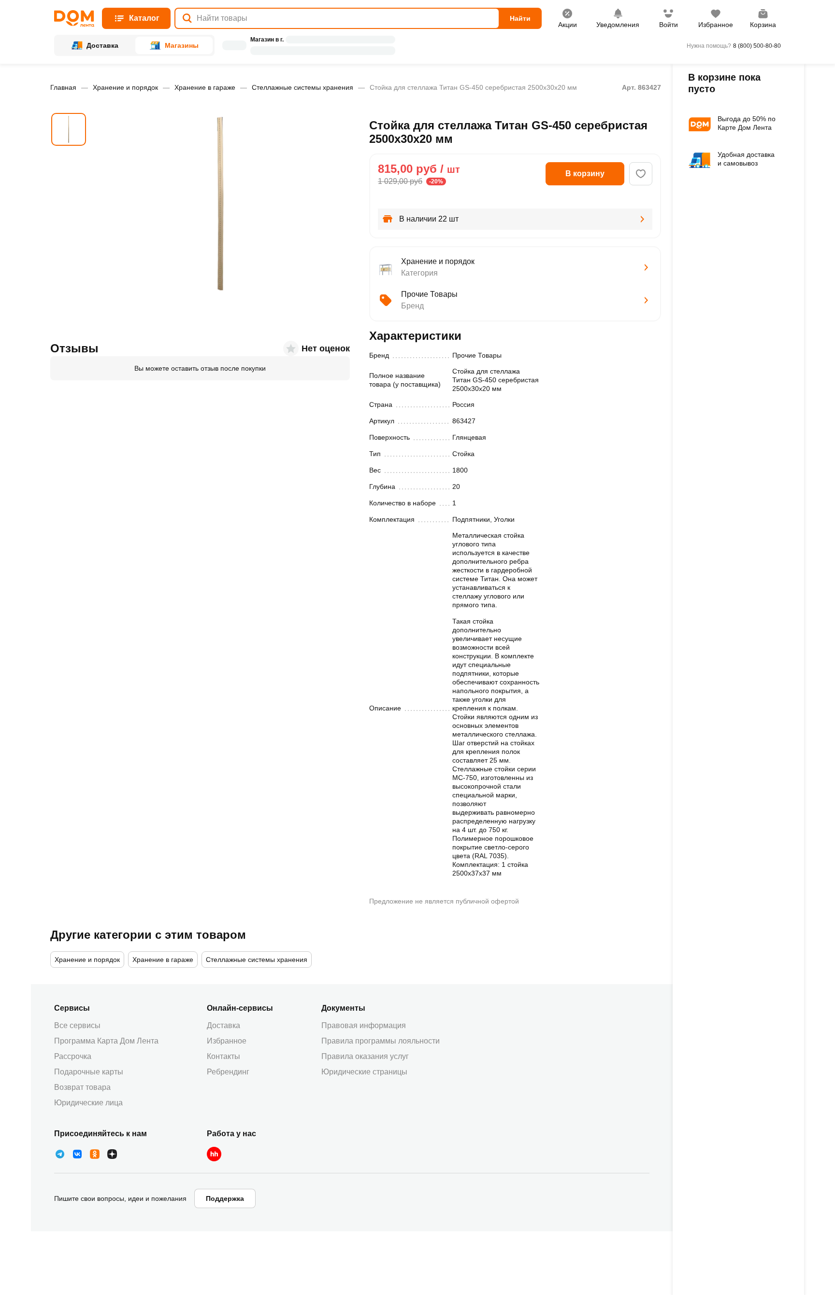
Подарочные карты (88, 1072)
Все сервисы (77, 1025)
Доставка (223, 1025)
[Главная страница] (74, 18)
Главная (63, 87)
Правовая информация (363, 1025)
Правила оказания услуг (365, 1056)
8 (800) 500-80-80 (757, 45)
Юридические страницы (364, 1072)
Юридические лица (88, 1103)
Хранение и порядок (125, 87)
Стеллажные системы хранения (302, 87)
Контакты (223, 1056)
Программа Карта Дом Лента (106, 1041)
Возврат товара (82, 1087)
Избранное (226, 1041)
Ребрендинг (228, 1072)
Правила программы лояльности (380, 1041)
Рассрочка (72, 1056)
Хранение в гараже (204, 87)
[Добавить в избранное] (641, 173)
